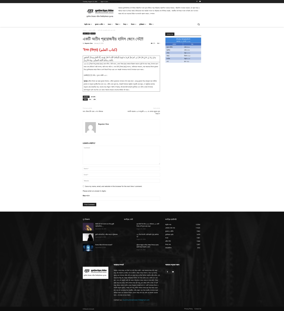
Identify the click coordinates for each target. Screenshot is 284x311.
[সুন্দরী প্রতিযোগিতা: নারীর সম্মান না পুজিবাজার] (88, 237)
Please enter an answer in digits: (94, 191)
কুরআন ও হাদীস (92, 30)
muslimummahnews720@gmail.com (135, 300)
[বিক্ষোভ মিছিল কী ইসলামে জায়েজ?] (88, 247)
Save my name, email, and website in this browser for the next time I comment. (113, 186)
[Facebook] (197, 1)
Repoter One (89, 43)
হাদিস (95, 99)
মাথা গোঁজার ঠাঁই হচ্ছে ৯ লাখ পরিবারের (93, 111)
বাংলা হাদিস (93, 97)
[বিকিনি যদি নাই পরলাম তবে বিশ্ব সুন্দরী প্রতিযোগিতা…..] (88, 226)
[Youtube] (200, 1)
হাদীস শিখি (93, 33)
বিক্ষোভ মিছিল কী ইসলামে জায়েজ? (103, 245)
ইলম (90, 99)
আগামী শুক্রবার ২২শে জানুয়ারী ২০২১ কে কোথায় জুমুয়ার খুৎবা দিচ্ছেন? (143, 112)
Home (85, 30)
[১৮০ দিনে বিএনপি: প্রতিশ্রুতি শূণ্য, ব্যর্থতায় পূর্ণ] (129, 237)
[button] (198, 24)
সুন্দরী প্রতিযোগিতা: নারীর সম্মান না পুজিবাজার (106, 234)
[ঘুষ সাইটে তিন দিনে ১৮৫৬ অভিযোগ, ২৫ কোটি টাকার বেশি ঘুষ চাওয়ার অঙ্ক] (129, 226)
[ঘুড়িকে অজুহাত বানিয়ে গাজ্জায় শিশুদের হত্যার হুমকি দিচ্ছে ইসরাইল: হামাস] (129, 247)
